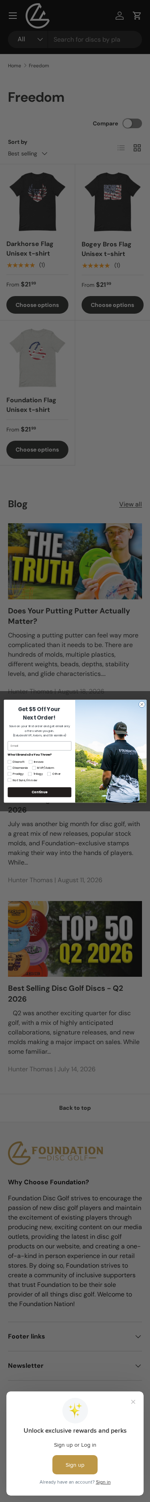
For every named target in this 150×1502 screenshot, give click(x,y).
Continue (39, 792)
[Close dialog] (141, 704)
